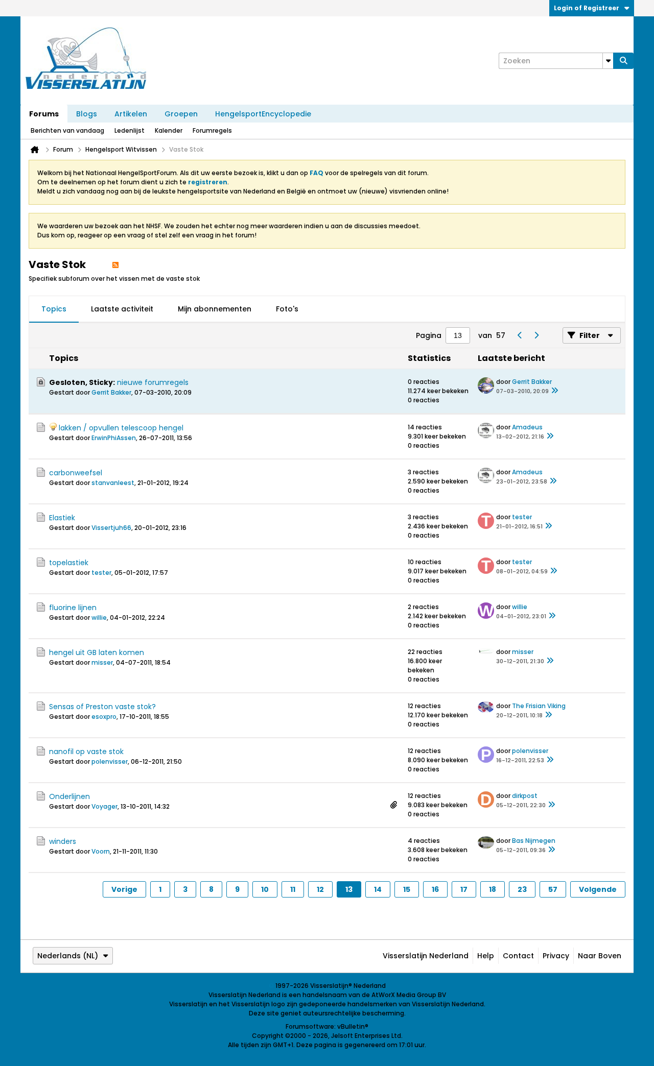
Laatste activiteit (122, 309)
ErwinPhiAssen (113, 437)
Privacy (556, 956)
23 (522, 889)
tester (522, 517)
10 (265, 889)
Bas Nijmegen (533, 840)
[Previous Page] (519, 335)
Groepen (181, 114)
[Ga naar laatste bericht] (555, 391)
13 (349, 889)
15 (406, 889)
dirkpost (525, 795)
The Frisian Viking (539, 705)
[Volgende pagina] (536, 335)
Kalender (168, 130)
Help (485, 956)
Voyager (104, 806)
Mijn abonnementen (214, 309)
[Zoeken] (623, 61)
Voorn (100, 851)
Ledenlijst (129, 130)
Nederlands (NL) (67, 956)
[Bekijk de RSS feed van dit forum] (115, 264)
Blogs (86, 114)
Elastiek (62, 518)
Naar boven (599, 956)
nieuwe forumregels (153, 382)
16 (435, 889)
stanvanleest (112, 482)
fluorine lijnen (73, 607)
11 (292, 889)
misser (102, 662)
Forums (44, 114)
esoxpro (103, 716)
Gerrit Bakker (111, 392)
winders (62, 841)
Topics (53, 309)
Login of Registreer (586, 8)
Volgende (598, 889)
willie (99, 617)
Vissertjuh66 (111, 527)
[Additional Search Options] (608, 61)
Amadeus (527, 427)
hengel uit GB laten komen (96, 652)
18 (492, 889)
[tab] (54, 309)
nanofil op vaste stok (86, 751)
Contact (518, 956)
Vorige (124, 889)
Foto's (287, 309)
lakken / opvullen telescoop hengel (121, 428)
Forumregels (212, 130)
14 (378, 889)
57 (552, 889)
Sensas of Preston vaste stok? (102, 706)
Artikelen (130, 114)
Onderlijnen (69, 796)
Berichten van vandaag (67, 130)
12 (320, 889)
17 (464, 889)
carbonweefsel (75, 473)
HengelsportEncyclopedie (263, 114)
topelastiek (68, 563)
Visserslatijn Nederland (426, 956)
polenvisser (109, 761)
